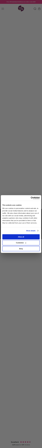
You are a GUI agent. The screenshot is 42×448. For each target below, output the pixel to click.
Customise (20, 243)
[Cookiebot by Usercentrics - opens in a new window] (31, 198)
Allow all (21, 237)
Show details (30, 231)
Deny (21, 249)
